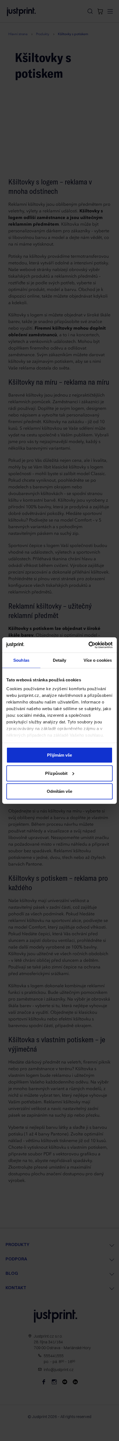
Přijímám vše (59, 755)
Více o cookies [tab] (98, 660)
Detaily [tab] (59, 660)
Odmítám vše (59, 791)
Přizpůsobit (56, 773)
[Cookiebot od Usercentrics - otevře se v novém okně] (88, 644)
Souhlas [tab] (21, 660)
